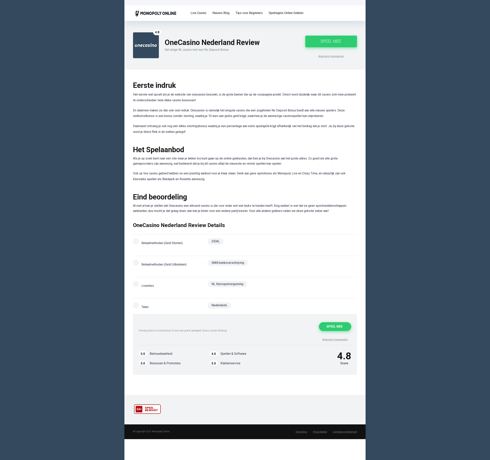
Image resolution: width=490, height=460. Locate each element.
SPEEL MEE (330, 41)
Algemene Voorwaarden (331, 56)
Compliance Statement (345, 432)
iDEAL (216, 241)
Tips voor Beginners (249, 13)
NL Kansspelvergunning (227, 284)
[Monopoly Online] (158, 12)
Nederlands (219, 305)
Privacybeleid (320, 432)
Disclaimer (301, 432)
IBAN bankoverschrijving (228, 263)
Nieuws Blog (220, 13)
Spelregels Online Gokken (286, 13)
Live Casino (198, 13)
